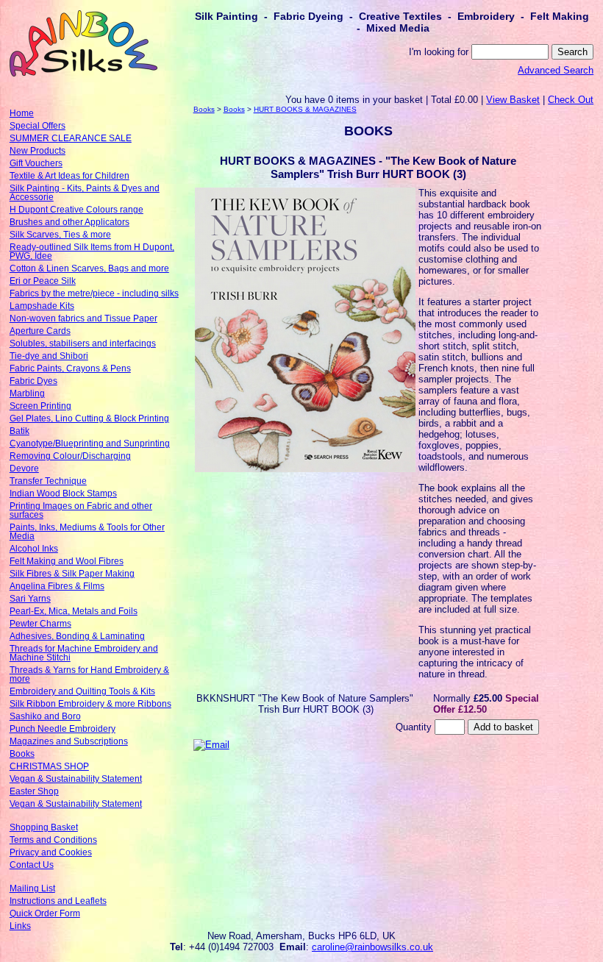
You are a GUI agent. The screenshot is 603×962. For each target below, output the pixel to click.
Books (22, 753)
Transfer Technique (48, 481)
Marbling (27, 393)
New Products (37, 150)
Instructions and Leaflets (58, 901)
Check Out (570, 99)
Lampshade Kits (42, 306)
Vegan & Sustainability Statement (76, 778)
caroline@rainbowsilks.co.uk (372, 946)
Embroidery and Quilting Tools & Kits (82, 691)
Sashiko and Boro (45, 716)
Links (20, 926)
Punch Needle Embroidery (62, 728)
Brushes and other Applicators (69, 222)
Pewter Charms (40, 623)
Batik (19, 431)
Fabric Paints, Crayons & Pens (70, 368)
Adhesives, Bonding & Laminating (77, 636)
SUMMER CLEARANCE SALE (71, 138)
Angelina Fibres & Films (57, 586)
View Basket (513, 99)
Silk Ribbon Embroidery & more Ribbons (90, 703)
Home (22, 113)
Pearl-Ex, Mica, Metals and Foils (74, 611)
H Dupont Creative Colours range (76, 209)
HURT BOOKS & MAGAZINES (305, 109)
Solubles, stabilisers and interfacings (83, 343)
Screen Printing (40, 406)
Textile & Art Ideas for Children (69, 175)
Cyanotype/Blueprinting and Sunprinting (90, 443)
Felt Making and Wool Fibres (67, 561)
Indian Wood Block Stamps (63, 493)
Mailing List (32, 888)
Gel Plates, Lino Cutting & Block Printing (89, 418)
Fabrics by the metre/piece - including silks (94, 293)
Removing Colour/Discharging (70, 456)
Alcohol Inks (34, 548)
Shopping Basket (44, 827)
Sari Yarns (30, 598)
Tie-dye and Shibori (49, 356)
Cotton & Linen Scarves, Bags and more (89, 268)
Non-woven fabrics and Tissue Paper (83, 318)
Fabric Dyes (33, 381)
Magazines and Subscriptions (69, 741)
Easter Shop (34, 791)
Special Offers (37, 125)
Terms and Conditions (53, 839)
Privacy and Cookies (51, 852)
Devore (24, 468)
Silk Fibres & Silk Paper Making (72, 573)
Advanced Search (555, 70)
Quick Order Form (45, 913)
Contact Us (32, 865)
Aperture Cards (40, 331)
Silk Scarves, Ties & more (60, 234)
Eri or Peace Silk (43, 281)
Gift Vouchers (36, 163)
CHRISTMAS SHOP (49, 766)
